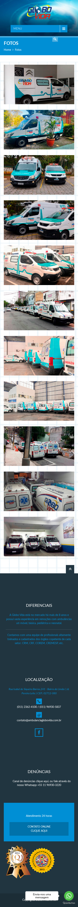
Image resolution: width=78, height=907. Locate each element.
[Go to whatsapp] (69, 896)
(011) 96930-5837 (50, 707)
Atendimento (55, 39)
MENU (17, 28)
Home (7, 50)
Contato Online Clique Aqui (39, 828)
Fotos (18, 50)
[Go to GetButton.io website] (69, 903)
